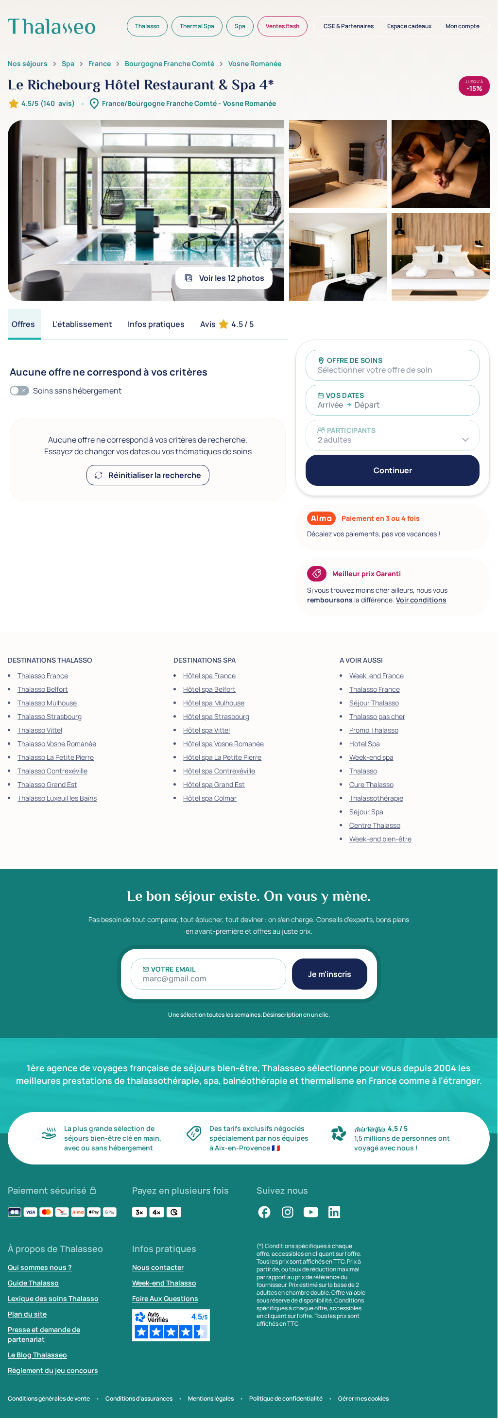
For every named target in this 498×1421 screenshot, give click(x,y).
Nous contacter (158, 1267)
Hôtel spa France (209, 675)
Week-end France (376, 675)
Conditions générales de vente (49, 1399)
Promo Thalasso (373, 730)
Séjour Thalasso (374, 702)
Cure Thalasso (371, 784)
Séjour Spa (366, 811)
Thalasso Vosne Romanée (56, 743)
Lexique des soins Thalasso (53, 1298)
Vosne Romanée (254, 63)
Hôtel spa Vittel (206, 730)
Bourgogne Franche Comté (169, 63)
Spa (68, 63)
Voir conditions (421, 599)
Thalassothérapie (376, 798)
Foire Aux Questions (165, 1298)
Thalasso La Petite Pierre (55, 757)
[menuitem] (147, 26)
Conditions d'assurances (138, 1399)
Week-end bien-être (380, 838)
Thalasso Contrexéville (52, 770)
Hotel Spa (364, 743)
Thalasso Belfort (42, 689)
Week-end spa (371, 757)
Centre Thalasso (374, 825)
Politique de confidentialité (286, 1399)
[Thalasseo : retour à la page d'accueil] (51, 26)
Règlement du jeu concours (53, 1370)
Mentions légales (211, 1399)
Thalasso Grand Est (47, 784)
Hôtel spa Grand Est (214, 784)
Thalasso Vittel (39, 730)
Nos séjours (28, 63)
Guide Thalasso (33, 1282)
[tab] (24, 324)
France (99, 63)
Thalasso (363, 770)
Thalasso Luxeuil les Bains (57, 798)
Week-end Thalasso (164, 1282)
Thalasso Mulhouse (47, 702)
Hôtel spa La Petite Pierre (222, 757)
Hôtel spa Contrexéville (219, 770)
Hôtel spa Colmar (210, 798)
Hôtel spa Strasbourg (216, 716)
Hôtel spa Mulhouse (213, 702)
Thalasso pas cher (377, 716)
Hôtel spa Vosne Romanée (223, 743)
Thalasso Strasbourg (49, 716)
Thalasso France (42, 675)
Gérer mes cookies (363, 1399)
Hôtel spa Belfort (209, 689)
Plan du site (27, 1313)
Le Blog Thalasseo (37, 1354)
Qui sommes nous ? (40, 1267)
